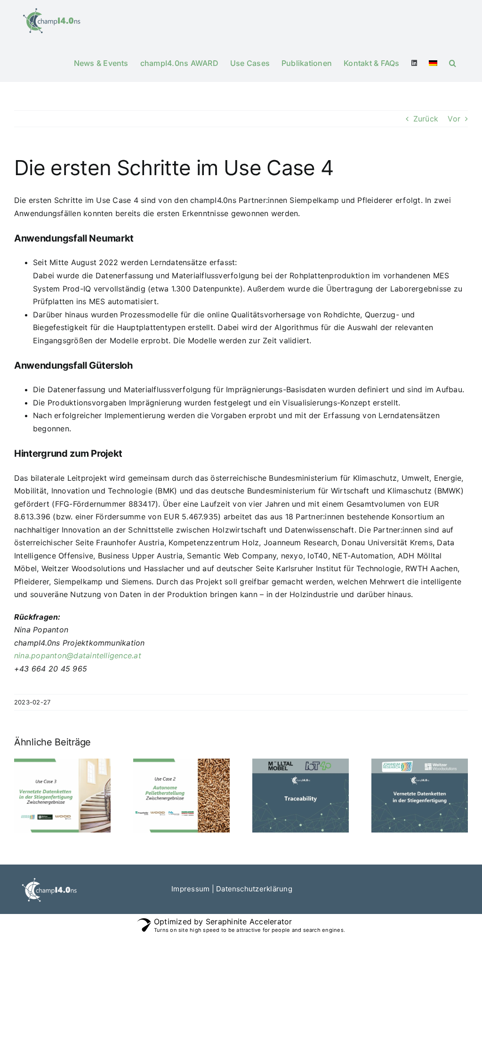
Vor (454, 118)
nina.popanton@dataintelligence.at (77, 655)
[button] (452, 62)
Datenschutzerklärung (254, 888)
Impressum (190, 888)
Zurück (425, 118)
